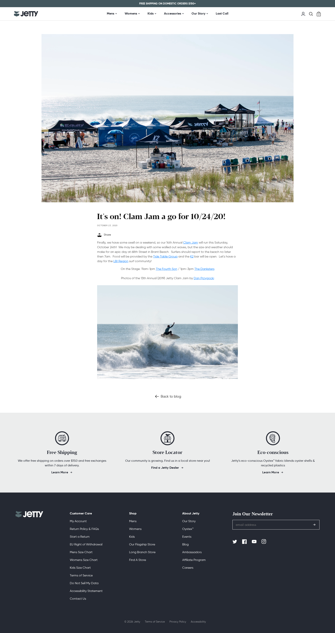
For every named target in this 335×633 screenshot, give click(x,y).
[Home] (26, 13)
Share (107, 234)
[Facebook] (245, 542)
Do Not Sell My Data (84, 583)
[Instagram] (264, 542)
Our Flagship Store (142, 544)
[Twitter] (235, 542)
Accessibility (198, 621)
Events (186, 536)
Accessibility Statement (86, 591)
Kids (151, 13)
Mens (110, 13)
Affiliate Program (194, 560)
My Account (78, 521)
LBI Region (120, 261)
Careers (187, 567)
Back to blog (171, 396)
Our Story (198, 13)
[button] (311, 14)
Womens (131, 13)
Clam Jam (190, 242)
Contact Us (78, 598)
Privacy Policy (177, 621)
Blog (185, 544)
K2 (191, 256)
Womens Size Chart (84, 560)
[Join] (314, 525)
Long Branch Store (142, 552)
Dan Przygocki (204, 278)
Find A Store (137, 560)
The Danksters (204, 269)
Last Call (222, 13)
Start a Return (80, 536)
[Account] (303, 13)
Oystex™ (187, 529)
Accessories (172, 13)
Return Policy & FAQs (84, 529)
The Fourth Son (166, 269)
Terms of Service (81, 575)
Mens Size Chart (81, 552)
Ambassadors (192, 552)
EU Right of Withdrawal (86, 544)
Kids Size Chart (80, 567)
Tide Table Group (165, 256)
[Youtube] (254, 542)
